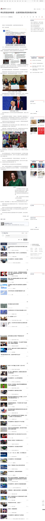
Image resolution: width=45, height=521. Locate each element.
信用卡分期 (14, 456)
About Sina (40, 248)
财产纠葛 (14, 400)
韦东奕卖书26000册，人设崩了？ (14, 502)
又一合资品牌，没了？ (12, 316)
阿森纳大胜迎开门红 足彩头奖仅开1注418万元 (17, 434)
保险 (13, 406)
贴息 (12, 456)
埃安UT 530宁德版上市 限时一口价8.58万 (16, 365)
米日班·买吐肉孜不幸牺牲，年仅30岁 (37, 72)
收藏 (30, 16)
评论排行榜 (41, 57)
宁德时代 (15, 369)
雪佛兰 (15, 320)
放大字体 (27, 16)
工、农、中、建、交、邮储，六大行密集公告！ (17, 452)
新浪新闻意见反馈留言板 (35, 244)
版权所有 (40, 258)
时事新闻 (13, 512)
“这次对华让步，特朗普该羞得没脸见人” (37, 63)
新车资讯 (14, 262)
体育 (31, 26)
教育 (31, 31)
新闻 (31, 22)
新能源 (14, 352)
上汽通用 (20, 320)
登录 (19, 239)
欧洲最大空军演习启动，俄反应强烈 (38, 23)
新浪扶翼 (32, 274)
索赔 (16, 400)
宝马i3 (20, 487)
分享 (39, 16)
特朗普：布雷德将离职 (12, 508)
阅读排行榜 (33, 57)
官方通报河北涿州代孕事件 (13, 304)
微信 (36, 16)
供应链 (15, 256)
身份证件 (14, 288)
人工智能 (13, 256)
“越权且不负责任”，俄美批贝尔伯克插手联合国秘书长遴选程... (38, 69)
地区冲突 (13, 250)
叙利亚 (18, 250)
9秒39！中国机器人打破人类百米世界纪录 (16, 465)
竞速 (19, 381)
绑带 (17, 481)
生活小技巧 (14, 487)
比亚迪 (17, 262)
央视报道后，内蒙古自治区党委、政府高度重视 (17, 490)
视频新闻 (34, 161)
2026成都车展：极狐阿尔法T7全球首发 (16, 515)
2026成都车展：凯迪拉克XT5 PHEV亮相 (16, 421)
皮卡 (18, 394)
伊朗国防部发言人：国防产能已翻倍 (38, 22)
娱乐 (31, 28)
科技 (31, 29)
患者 (15, 431)
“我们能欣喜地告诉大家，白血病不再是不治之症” (10, 354)
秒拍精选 (41, 161)
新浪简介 (31, 248)
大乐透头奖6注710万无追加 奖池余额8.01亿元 (17, 310)
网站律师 (36, 251)
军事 (31, 23)
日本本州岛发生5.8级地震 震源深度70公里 (16, 290)
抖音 (12, 506)
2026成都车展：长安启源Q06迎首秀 (15, 446)
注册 (21, 239)
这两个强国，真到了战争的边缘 (36, 60)
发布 (25, 239)
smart (15, 381)
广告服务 (36, 248)
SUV (15, 326)
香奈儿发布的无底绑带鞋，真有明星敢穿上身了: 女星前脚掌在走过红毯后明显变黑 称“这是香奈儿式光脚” (17, 478)
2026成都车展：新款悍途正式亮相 (15, 390)
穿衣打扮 (13, 481)
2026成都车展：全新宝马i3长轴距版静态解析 (17, 483)
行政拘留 (13, 419)
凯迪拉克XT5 (16, 425)
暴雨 (12, 294)
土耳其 (15, 250)
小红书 (14, 506)
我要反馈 (27, 219)
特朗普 (4, 219)
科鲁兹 (18, 320)
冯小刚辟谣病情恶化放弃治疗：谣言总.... (38, 28)
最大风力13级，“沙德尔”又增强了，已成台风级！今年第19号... (38, 66)
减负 (18, 375)
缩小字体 (24, 16)
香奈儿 (15, 481)
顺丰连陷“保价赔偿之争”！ (37, 25)
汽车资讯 (13, 320)
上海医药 (15, 375)
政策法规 (13, 375)
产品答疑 (31, 251)
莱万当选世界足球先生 (36, 26)
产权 (12, 406)
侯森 (14, 500)
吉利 (12, 352)
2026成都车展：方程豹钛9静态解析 (15, 471)
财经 (31, 25)
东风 (16, 326)
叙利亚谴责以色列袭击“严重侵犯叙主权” (16, 335)
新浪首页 (43, 501)
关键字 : (2, 219)
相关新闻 (43, 504)
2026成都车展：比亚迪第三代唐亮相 (15, 259)
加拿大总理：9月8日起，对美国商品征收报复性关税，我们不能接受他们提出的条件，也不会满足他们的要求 (17, 273)
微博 (33, 16)
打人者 (15, 419)
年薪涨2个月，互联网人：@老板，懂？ (38, 29)
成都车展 (19, 262)
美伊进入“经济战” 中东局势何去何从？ (16, 440)
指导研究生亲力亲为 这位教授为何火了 (38, 31)
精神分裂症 (13, 431)
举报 (21, 16)
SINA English (41, 251)
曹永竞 (13, 500)
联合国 (13, 282)
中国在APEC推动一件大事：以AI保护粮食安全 (17, 252)
